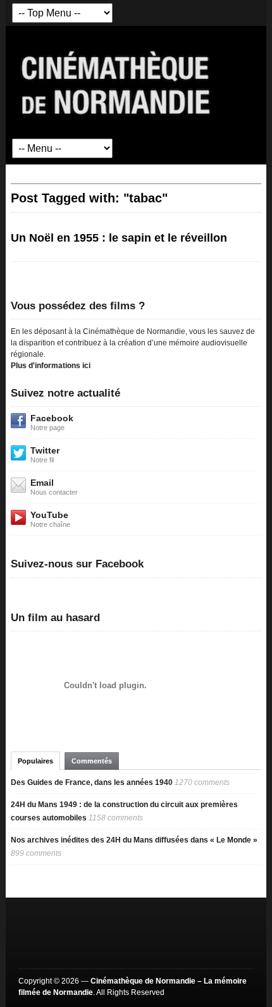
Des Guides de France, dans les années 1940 (92, 782)
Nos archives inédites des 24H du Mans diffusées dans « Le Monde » (134, 840)
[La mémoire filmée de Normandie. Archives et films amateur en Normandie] (116, 81)
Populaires (35, 761)
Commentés (91, 761)
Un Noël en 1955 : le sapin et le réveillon (119, 238)
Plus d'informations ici (50, 365)
